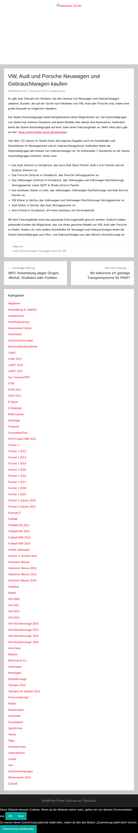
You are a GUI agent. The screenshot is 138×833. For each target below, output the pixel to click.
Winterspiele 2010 (19, 777)
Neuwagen (45, 250)
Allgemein (18, 246)
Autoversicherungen (20, 340)
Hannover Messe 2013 (22, 568)
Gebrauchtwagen (28, 250)
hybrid (12, 592)
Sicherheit (14, 716)
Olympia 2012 (16, 685)
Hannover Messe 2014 (22, 574)
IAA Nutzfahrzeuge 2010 (23, 623)
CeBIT (12, 352)
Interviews (14, 648)
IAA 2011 (13, 605)
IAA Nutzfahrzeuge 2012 (23, 629)
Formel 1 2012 (17, 451)
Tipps (11, 740)
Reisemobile (16, 709)
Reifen (12, 703)
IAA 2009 (13, 599)
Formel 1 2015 (17, 469)
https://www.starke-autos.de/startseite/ (42, 132)
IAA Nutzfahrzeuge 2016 (23, 642)
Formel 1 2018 (17, 488)
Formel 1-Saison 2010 (22, 500)
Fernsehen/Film (18, 432)
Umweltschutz (17, 746)
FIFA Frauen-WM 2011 (22, 439)
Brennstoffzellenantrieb (22, 346)
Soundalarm (15, 722)
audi (15, 250)
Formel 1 (13, 445)
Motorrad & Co (17, 660)
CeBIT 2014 (15, 365)
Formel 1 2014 (17, 463)
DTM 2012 (14, 389)
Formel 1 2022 (17, 494)
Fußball (12, 519)
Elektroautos (16, 414)
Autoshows (15, 334)
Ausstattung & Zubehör (22, 309)
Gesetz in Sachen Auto (22, 555)
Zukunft (13, 783)
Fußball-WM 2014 (19, 543)
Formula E (14, 512)
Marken (13, 654)
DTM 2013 (14, 395)
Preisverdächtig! (18, 697)
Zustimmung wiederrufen (18, 828)
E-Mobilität (15, 408)
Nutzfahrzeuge (17, 679)
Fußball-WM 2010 (19, 537)
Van (10, 765)
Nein (21, 816)
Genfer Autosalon (19, 549)
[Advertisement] (69, 39)
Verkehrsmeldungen (20, 771)
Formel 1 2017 (17, 482)
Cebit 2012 (15, 358)
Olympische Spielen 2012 (24, 691)
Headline (13, 586)
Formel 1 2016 (17, 475)
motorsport (15, 666)
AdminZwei (59, 90)
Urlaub (12, 759)
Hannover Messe (18, 562)
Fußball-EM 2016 (18, 531)
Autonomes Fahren (20, 328)
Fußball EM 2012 (18, 525)
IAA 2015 (13, 617)
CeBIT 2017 (15, 371)
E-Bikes (13, 402)
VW (64, 250)
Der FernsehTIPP (19, 377)
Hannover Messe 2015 (22, 580)
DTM (11, 383)
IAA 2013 (13, 611)
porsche (56, 250)
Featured (13, 426)
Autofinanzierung (18, 322)
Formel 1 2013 (17, 457)
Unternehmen (16, 752)
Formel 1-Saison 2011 (22, 506)
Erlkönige (14, 420)
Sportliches (15, 728)
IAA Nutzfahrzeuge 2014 (23, 636)
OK (10, 816)
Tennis (12, 734)
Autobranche (16, 315)
